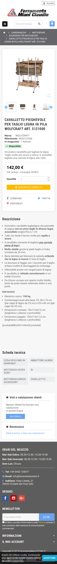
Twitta (45, 198)
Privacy (41, 522)
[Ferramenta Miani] (28, 13)
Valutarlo (15, 416)
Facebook (5, 498)
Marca (8, 135)
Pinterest (16, 203)
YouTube (13, 498)
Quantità (11, 179)
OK (48, 517)
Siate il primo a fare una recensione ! (25, 433)
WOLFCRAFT (22, 135)
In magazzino (12, 141)
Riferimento (11, 138)
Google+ (22, 498)
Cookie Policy (17, 561)
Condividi (16, 198)
